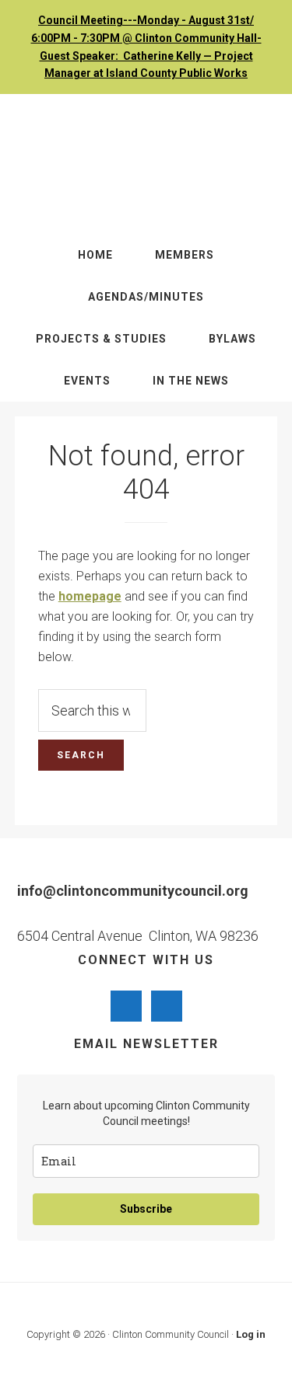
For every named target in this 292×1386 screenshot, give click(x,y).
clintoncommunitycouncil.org (146, 164)
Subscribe (146, 1209)
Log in (251, 1334)
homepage (89, 596)
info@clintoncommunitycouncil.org (132, 891)
